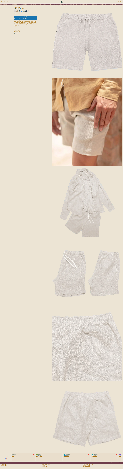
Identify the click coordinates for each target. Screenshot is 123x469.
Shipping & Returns (44, 466)
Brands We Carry (44, 465)
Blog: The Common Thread (46, 464)
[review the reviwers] (32, 454)
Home (59, 5)
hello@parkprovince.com (89, 464)
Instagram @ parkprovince (86, 466)
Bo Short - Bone (63, 5)
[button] (120, 2)
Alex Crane (15, 8)
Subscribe (120, 462)
